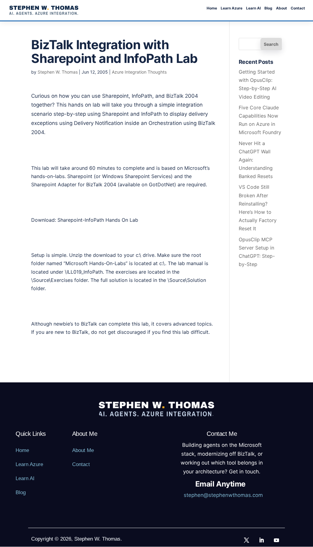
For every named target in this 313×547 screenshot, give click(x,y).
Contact (298, 8)
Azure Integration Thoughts (139, 72)
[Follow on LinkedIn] (261, 540)
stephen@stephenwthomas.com (223, 495)
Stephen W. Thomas (58, 72)
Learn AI (253, 8)
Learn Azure (231, 8)
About (281, 8)
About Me (83, 450)
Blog (268, 8)
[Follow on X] (246, 540)
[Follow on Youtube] (276, 540)
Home (212, 8)
